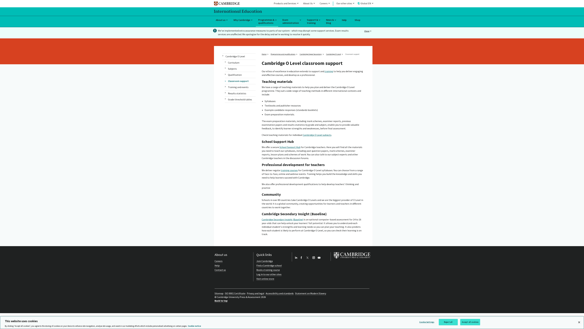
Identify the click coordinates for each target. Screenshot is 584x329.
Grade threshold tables (240, 99)
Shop (357, 19)
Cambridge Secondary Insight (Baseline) (282, 219)
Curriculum (233, 62)
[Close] (579, 322)
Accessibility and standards (280, 293)
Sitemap (219, 293)
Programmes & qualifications (266, 21)
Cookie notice (194, 326)
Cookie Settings (426, 322)
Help (344, 19)
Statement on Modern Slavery (310, 293)
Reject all (448, 322)
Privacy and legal (255, 293)
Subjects (232, 68)
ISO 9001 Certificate (235, 293)
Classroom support (238, 81)
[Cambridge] (227, 4)
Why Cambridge (241, 19)
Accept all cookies (470, 322)
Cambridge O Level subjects (317, 134)
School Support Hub (290, 147)
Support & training (312, 21)
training (329, 71)
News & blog (330, 21)
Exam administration (290, 21)
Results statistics (237, 93)
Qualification (235, 74)
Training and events (238, 87)
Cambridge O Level (235, 56)
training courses (289, 170)
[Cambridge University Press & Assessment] (352, 259)
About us (220, 19)
